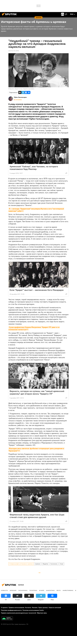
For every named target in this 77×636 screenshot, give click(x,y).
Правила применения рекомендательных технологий (18, 613)
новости (4, 590)
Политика (33, 590)
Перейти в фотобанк (28, 89)
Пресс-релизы (43, 607)
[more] (66, 173)
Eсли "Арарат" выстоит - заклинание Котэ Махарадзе (37, 290)
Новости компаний (55, 607)
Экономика (22, 590)
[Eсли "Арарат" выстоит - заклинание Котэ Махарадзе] (38, 274)
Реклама (34, 607)
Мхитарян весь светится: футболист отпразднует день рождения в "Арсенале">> (36, 449)
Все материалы (18, 99)
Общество (45, 564)
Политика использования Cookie (33, 610)
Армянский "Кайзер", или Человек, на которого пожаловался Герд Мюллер (34, 167)
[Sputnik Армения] (10, 16)
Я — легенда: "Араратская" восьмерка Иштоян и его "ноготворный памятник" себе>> (36, 210)
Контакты (28, 607)
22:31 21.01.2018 (13, 51)
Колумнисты (53, 564)
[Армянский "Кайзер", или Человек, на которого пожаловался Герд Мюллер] (38, 151)
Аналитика (50, 590)
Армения (37, 564)
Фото (59, 590)
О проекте (4, 607)
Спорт (61, 564)
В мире (41, 590)
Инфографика (68, 590)
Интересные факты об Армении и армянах (21, 564)
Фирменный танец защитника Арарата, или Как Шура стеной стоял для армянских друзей (37, 515)
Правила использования (16, 607)
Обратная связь (42, 613)
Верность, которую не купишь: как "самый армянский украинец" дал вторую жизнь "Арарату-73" (37, 392)
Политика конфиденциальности (11, 610)
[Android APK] (7, 618)
